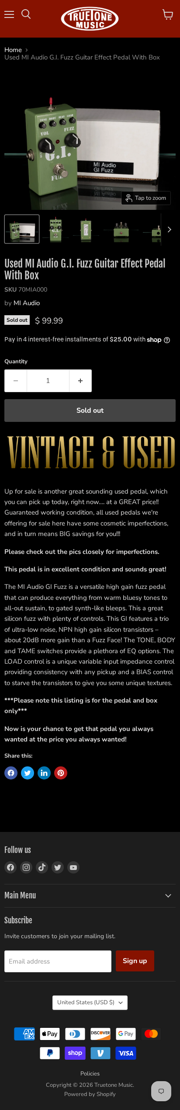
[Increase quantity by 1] (80, 380)
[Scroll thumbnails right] (168, 229)
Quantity (16, 361)
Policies (90, 1074)
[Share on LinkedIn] (44, 772)
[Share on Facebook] (10, 772)
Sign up (135, 961)
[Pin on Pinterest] (60, 772)
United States (85, 1002)
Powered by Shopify (90, 1094)
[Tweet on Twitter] (27, 772)
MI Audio (27, 303)
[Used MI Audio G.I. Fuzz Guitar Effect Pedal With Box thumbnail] (22, 229)
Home (13, 50)
